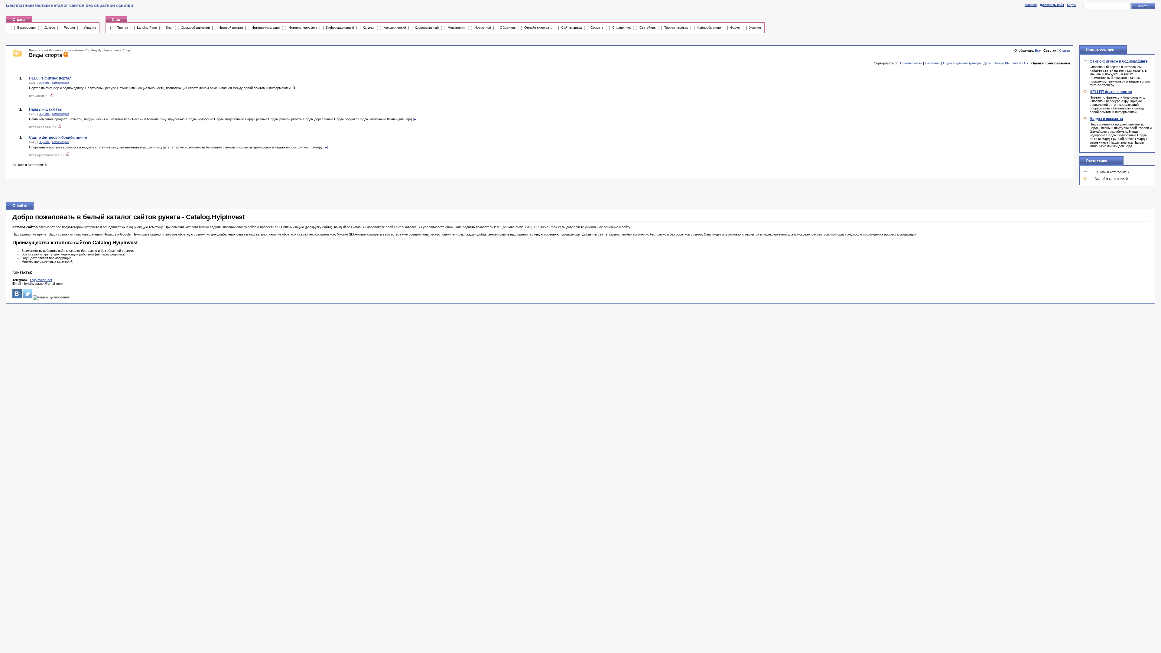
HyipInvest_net (41, 280)
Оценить (44, 82)
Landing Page (147, 27)
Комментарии (60, 82)
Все (1038, 50)
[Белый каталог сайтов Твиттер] (27, 297)
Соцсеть (596, 27)
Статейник (647, 27)
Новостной (482, 27)
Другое (49, 27)
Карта (1071, 5)
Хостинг (755, 27)
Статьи (1064, 50)
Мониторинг (456, 27)
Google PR (1002, 63)
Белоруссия (26, 27)
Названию (932, 63)
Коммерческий (394, 27)
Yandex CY (1020, 63)
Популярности (911, 63)
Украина (90, 27)
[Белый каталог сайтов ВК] (17, 297)
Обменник (507, 27)
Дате (987, 63)
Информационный (340, 27)
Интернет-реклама (302, 27)
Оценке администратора (962, 63)
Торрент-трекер (676, 27)
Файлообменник (709, 27)
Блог (169, 27)
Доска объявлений (195, 27)
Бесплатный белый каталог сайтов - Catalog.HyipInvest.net (74, 50)
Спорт (127, 50)
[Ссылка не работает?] (51, 96)
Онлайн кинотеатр (538, 27)
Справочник (621, 27)
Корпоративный (427, 27)
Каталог (1031, 5)
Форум (735, 27)
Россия (69, 27)
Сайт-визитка (571, 27)
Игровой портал (231, 27)
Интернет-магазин (266, 27)
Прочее (122, 27)
